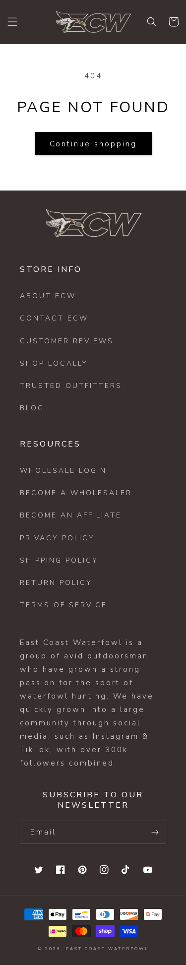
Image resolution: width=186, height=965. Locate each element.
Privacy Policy (57, 538)
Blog (32, 408)
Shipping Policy (59, 560)
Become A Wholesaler (76, 493)
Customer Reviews (67, 341)
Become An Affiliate (71, 515)
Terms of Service (63, 605)
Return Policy (56, 582)
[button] (12, 22)
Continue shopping (93, 144)
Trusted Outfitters (71, 385)
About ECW (48, 296)
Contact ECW (54, 318)
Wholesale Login (63, 470)
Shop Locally (54, 363)
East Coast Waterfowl (107, 949)
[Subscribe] (155, 832)
